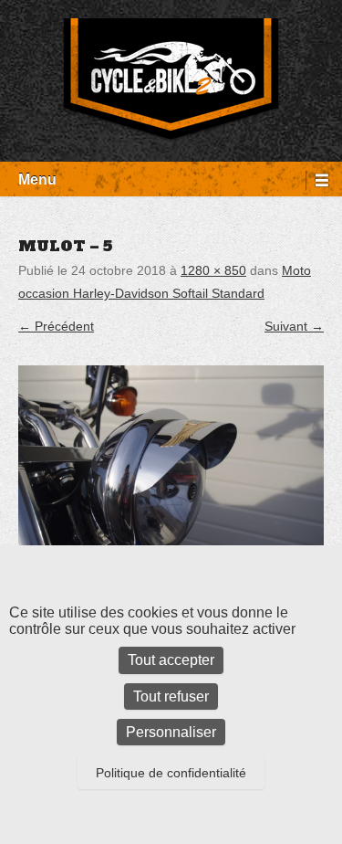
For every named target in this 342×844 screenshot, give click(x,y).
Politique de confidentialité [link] (171, 772)
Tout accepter (171, 660)
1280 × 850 (213, 270)
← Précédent (56, 326)
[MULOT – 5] (171, 466)
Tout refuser (171, 696)
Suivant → (294, 326)
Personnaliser (171, 732)
